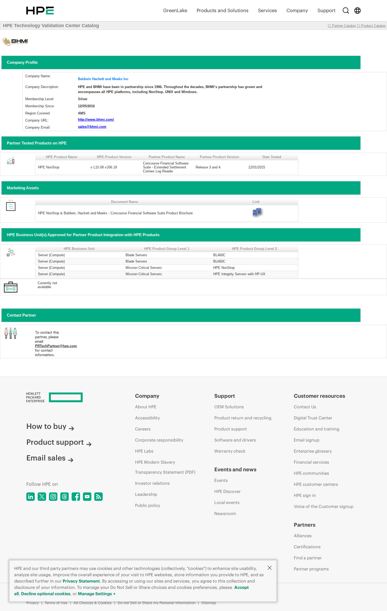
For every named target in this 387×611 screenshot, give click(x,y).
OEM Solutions (229, 406)
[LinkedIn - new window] (30, 496)
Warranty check (229, 451)
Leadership (146, 494)
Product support (55, 442)
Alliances (303, 535)
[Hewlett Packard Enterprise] (40, 11)
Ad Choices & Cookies (92, 602)
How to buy (46, 426)
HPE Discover (227, 491)
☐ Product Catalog (371, 26)
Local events (227, 502)
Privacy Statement (81, 581)
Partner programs (311, 568)
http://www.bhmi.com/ (96, 120)
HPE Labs (144, 451)
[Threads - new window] (64, 496)
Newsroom (225, 513)
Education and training (316, 428)
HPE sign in (305, 495)
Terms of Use (56, 602)
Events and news (235, 469)
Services (267, 10)
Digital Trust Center (313, 417)
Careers (143, 428)
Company (297, 10)
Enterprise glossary (313, 451)
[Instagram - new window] (53, 496)
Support (326, 10)
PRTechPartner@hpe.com (56, 346)
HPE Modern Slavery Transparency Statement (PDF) (165, 467)
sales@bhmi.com (92, 127)
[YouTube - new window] (87, 496)
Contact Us (305, 406)
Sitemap (208, 602)
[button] (269, 568)
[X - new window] (42, 496)
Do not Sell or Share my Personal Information (156, 602)
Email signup (306, 440)
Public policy (147, 505)
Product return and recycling (242, 417)
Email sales (46, 458)
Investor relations (152, 483)
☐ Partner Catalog (342, 26)
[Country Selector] (357, 11)
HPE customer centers (316, 484)
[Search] (346, 11)
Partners (304, 524)
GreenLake (175, 10)
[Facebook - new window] (76, 496)
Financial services (311, 462)
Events (221, 480)
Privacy (32, 602)
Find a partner (308, 557)
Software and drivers (235, 440)
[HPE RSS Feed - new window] (98, 496)
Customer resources (319, 395)
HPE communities (311, 473)
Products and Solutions (223, 10)
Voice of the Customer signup (323, 506)
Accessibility (147, 417)
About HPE (145, 406)
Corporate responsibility (159, 440)
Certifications (307, 546)
